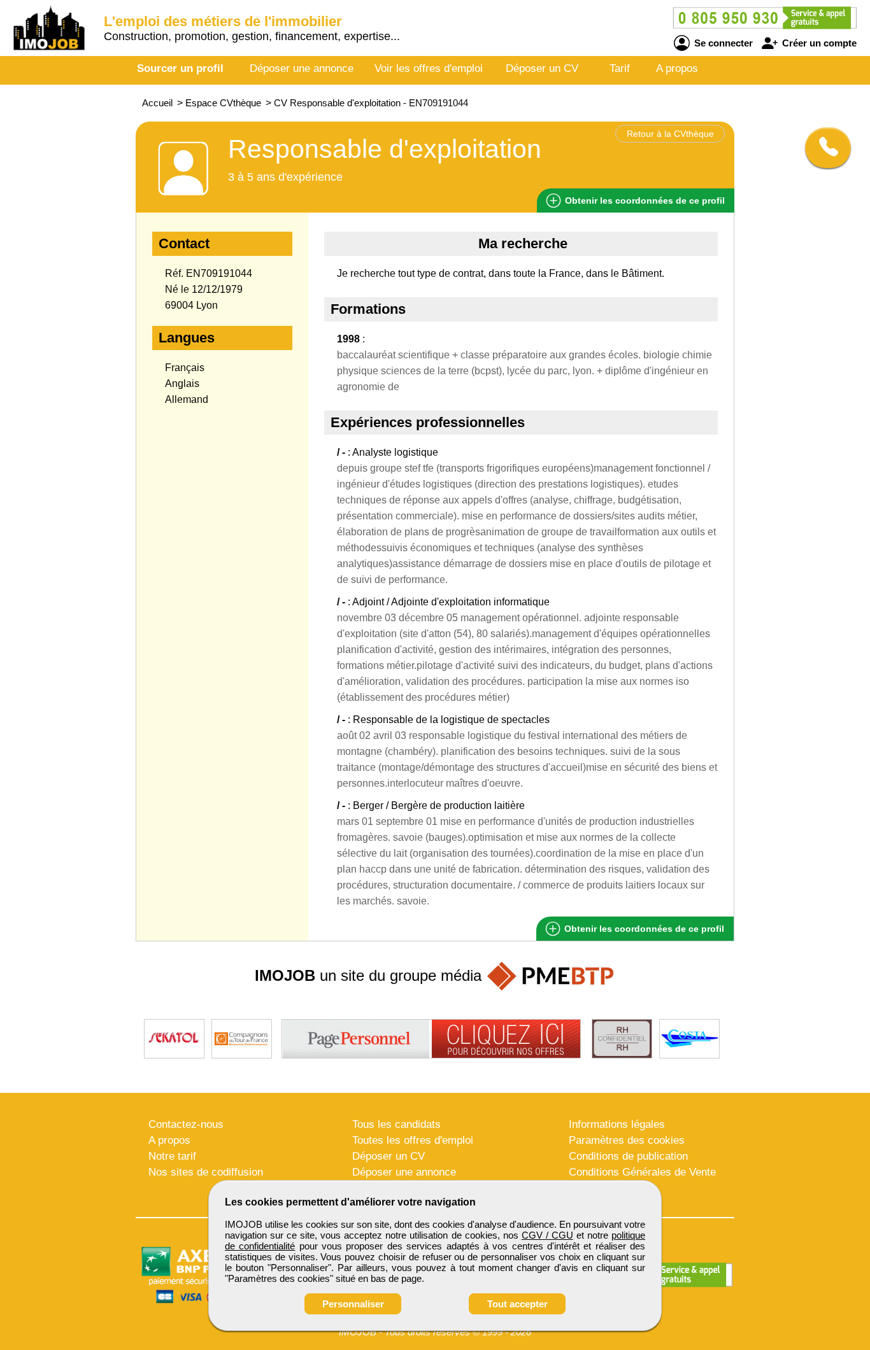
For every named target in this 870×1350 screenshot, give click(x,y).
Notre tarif (172, 1156)
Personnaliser (353, 1303)
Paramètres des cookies (627, 1140)
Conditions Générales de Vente (642, 1172)
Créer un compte (818, 43)
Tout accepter (517, 1303)
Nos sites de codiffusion (205, 1172)
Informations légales (617, 1124)
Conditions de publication (628, 1156)
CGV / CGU (547, 1235)
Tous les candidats (396, 1124)
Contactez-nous (186, 1124)
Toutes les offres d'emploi (412, 1140)
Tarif (620, 68)
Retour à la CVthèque (670, 134)
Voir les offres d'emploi (428, 68)
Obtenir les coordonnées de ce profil (643, 929)
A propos (677, 68)
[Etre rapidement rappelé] (823, 147)
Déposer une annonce (301, 68)
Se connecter (722, 43)
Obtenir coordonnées (643, 200)
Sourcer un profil (180, 68)
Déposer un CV (542, 68)
